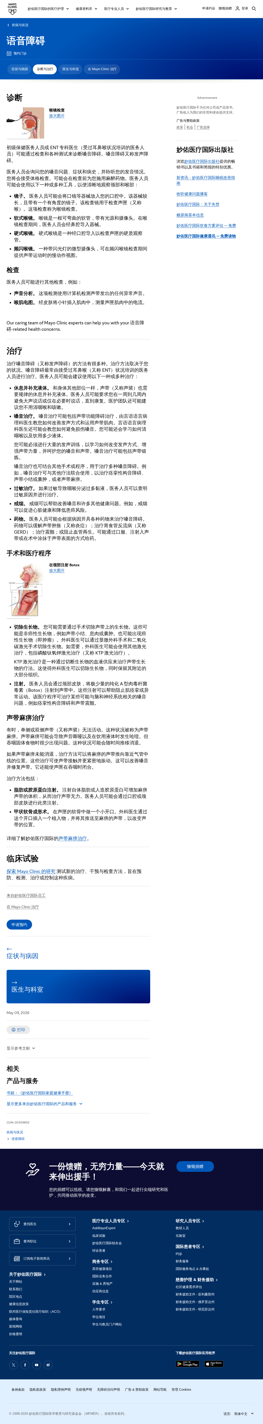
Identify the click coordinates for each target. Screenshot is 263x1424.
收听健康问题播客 (192, 193)
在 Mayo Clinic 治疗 (102, 69)
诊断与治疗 (45, 69)
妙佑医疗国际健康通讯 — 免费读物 (206, 235)
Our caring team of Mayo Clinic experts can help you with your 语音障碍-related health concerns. (75, 326)
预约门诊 (20, 53)
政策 (179, 127)
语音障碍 (26, 40)
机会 (190, 127)
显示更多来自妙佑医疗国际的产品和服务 (42, 1103)
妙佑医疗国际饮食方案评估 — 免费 (206, 225)
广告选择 (203, 127)
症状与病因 (20, 69)
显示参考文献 (18, 1048)
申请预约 (19, 924)
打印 (21, 1029)
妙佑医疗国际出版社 (201, 161)
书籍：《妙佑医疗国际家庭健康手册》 (40, 1092)
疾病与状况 (20, 25)
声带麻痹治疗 (73, 838)
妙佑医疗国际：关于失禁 (197, 204)
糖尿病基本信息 (190, 214)
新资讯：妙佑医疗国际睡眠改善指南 (205, 180)
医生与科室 (70, 69)
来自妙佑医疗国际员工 (26, 895)
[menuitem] (19, 69)
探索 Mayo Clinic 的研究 (31, 871)
